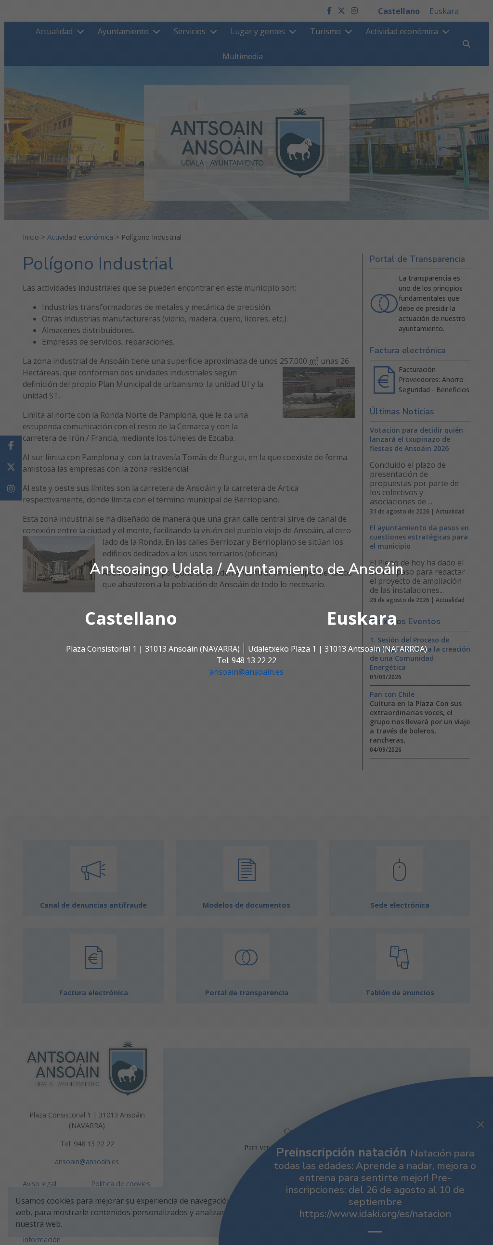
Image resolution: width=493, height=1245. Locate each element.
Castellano (131, 618)
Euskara (362, 618)
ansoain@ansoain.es (246, 672)
